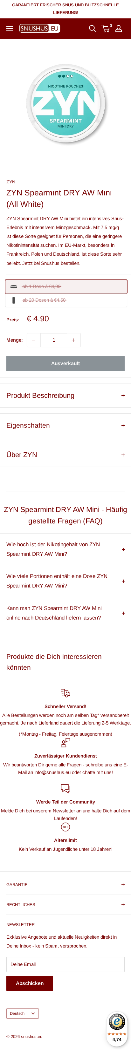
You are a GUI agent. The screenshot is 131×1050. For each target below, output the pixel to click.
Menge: (14, 340)
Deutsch (17, 1013)
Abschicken (30, 983)
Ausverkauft (65, 363)
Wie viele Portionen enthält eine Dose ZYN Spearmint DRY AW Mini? (56, 581)
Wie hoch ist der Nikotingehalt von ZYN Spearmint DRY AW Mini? (53, 549)
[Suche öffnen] (92, 28)
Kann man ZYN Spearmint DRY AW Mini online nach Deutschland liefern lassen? (54, 613)
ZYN (10, 181)
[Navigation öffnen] (9, 28)
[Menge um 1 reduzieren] (33, 340)
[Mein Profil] (118, 28)
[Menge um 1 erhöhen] (73, 340)
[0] (106, 28)
